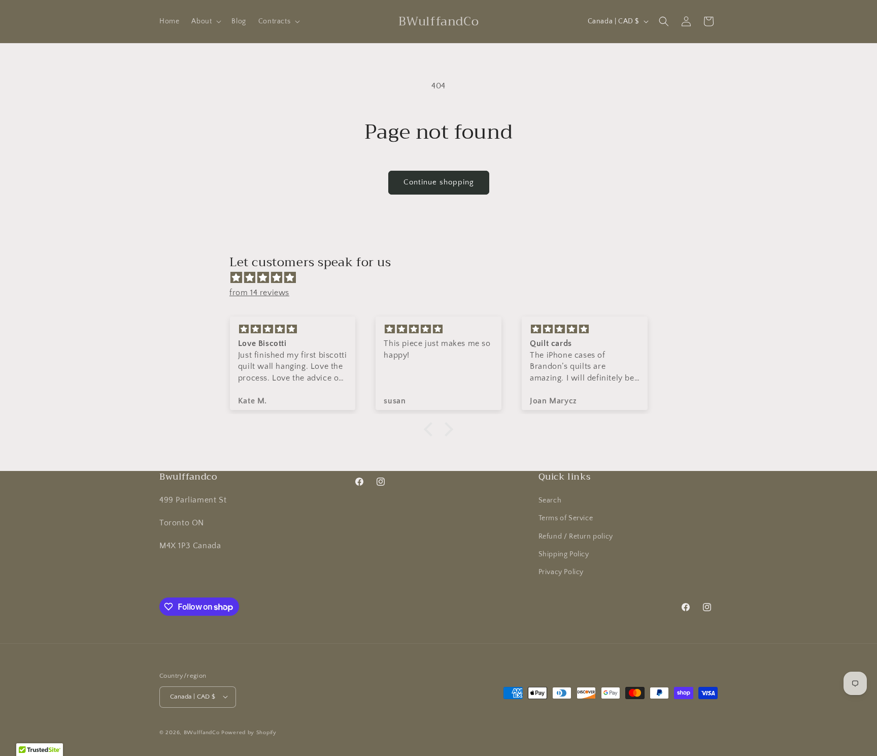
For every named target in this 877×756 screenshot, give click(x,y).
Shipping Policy (563, 554)
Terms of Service (565, 518)
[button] (205, 21)
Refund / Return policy (575, 536)
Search (550, 500)
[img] (443, 278)
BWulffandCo (202, 732)
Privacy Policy (561, 572)
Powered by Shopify (249, 732)
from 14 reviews (259, 292)
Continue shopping (438, 182)
